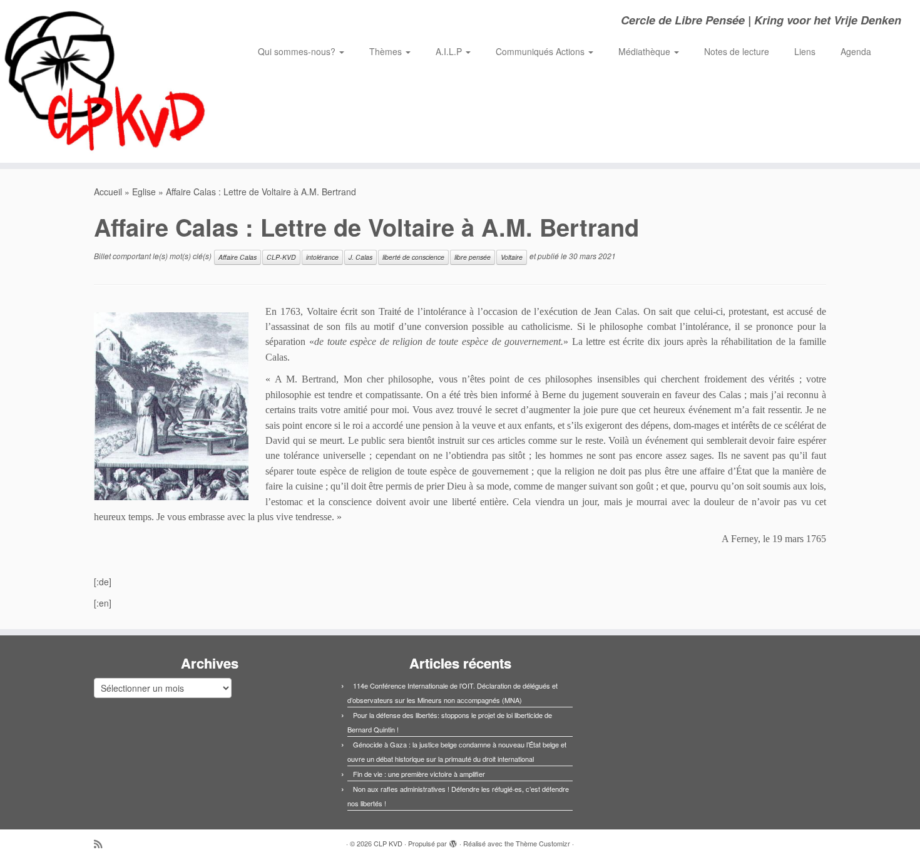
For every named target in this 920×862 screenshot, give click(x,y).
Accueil (108, 191)
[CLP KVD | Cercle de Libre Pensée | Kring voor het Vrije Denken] (106, 81)
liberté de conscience (413, 257)
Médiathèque (645, 51)
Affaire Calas (237, 257)
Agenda (856, 51)
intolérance (322, 257)
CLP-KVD (281, 257)
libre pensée (472, 257)
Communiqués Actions (541, 51)
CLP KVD (388, 843)
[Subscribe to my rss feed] (102, 843)
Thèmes (386, 51)
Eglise (144, 191)
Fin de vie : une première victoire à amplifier (419, 774)
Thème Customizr (543, 843)
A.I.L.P (450, 51)
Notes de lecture (736, 51)
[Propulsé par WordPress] (453, 840)
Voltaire (512, 257)
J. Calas (360, 257)
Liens (804, 51)
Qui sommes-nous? (298, 51)
